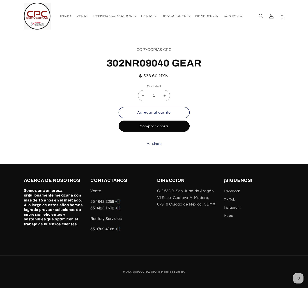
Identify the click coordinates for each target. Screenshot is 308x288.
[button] (114, 16)
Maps (228, 215)
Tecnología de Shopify (171, 272)
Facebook (232, 191)
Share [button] (156, 144)
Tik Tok (229, 199)
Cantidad (154, 86)
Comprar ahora (154, 126)
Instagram (232, 207)
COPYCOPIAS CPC (145, 272)
